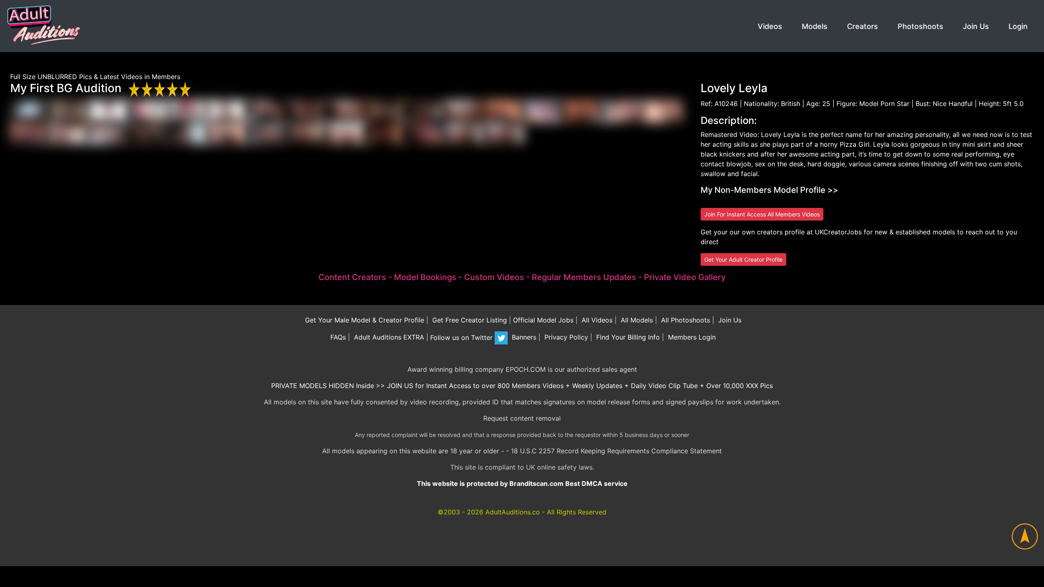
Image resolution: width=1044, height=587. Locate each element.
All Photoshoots (684, 320)
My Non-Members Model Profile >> (769, 190)
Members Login (691, 337)
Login (1018, 26)
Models (814, 26)
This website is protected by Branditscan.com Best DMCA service (522, 483)
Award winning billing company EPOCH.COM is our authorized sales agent (522, 369)
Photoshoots (920, 26)
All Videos (596, 320)
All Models (636, 320)
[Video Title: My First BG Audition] (29, 110)
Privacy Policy (565, 337)
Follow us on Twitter (462, 337)
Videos (770, 26)
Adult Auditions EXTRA (388, 337)
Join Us (976, 26)
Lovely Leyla (734, 88)
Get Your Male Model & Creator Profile (363, 320)
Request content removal (522, 418)
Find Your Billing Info (627, 337)
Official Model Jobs (543, 320)
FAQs (337, 337)
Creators (862, 26)
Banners (523, 337)
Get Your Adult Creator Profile (743, 259)
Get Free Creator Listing (468, 320)
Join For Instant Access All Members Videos (762, 214)
